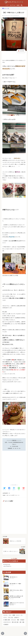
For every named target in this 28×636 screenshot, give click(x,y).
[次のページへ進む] (25, 633)
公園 (20, 622)
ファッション (13, 619)
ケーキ (17, 495)
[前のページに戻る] (2, 633)
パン (21, 615)
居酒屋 (14, 615)
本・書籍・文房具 (7, 619)
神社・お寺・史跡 (15, 622)
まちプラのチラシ (7, 565)
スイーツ (17, 615)
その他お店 (22, 619)
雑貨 (18, 619)
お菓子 (13, 495)
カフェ (10, 615)
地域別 (18, 5)
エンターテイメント (7, 622)
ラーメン (5, 617)
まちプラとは (12, 5)
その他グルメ (16, 617)
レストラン (5, 615)
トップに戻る (14, 558)
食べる (8, 495)
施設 (23, 622)
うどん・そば (10, 617)
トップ (7, 5)
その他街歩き (6, 624)
